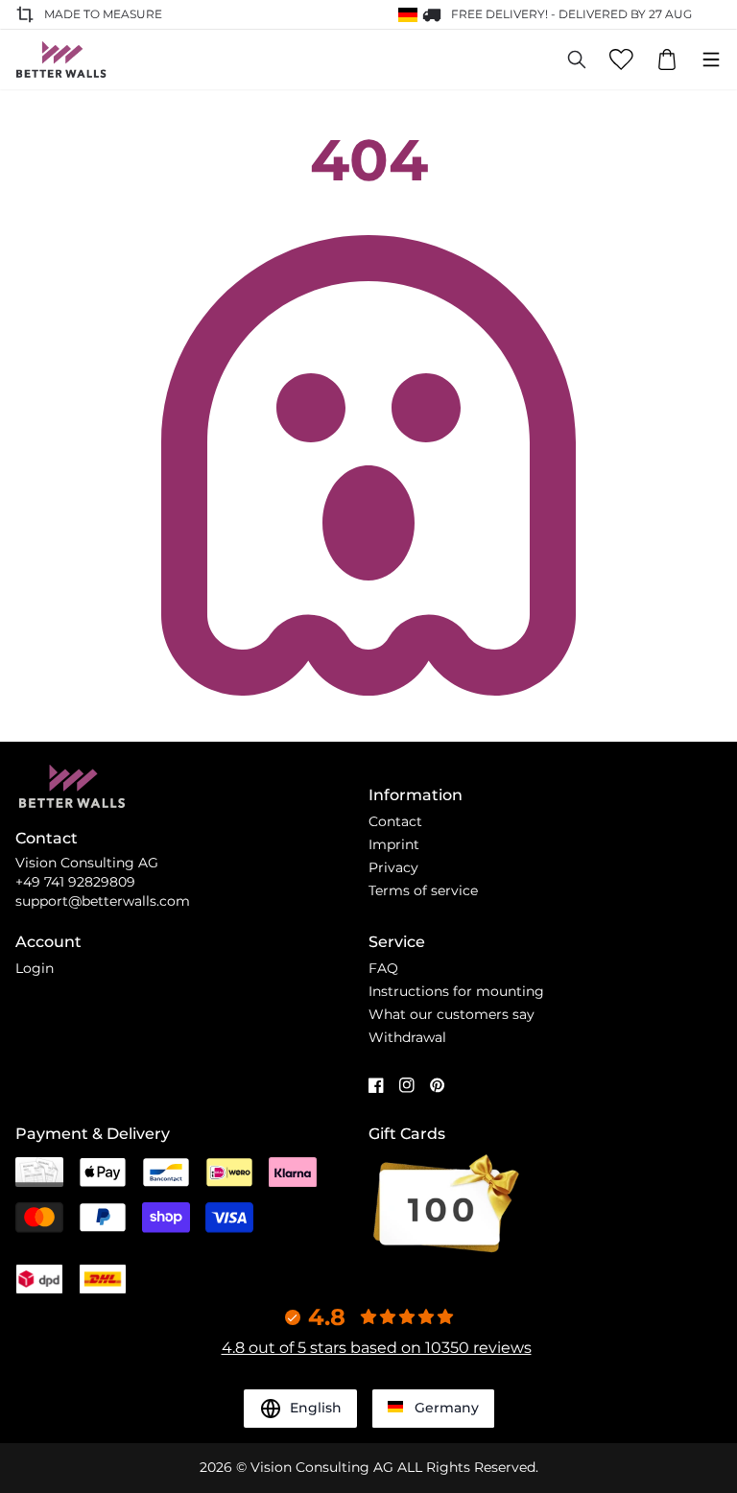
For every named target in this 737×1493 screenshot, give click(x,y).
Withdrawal (407, 1037)
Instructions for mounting (456, 991)
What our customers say (451, 1014)
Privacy (393, 867)
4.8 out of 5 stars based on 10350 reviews (377, 1348)
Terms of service (423, 890)
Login (34, 968)
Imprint (393, 844)
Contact (395, 821)
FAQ (383, 968)
